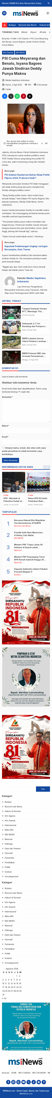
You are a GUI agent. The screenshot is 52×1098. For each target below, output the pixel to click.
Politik (7, 867)
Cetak (8, 89)
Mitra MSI (9, 830)
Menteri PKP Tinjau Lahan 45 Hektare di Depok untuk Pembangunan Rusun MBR (28, 547)
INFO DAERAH (24, 1073)
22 (17, 987)
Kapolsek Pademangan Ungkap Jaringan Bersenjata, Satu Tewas (26, 248)
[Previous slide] (44, 467)
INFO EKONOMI (39, 1073)
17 (3, 987)
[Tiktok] (33, 1082)
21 (14, 987)
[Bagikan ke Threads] (29, 96)
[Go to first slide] (48, 467)
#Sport (33, 32)
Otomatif (9, 853)
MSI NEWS (20, 53)
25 (6, 991)
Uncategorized (11, 876)
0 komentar (42, 84)
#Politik (43, 32)
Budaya (12, 25)
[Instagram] (13, 1082)
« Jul (4, 998)
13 (12, 983)
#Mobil (24, 32)
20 (12, 987)
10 (3, 983)
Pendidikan (10, 862)
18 (6, 987)
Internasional (10, 825)
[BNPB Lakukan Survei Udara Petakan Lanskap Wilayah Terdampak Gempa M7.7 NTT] (11, 342)
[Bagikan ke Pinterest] (23, 96)
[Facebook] (8, 1082)
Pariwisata (9, 858)
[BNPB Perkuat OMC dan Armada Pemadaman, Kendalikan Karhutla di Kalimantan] (11, 357)
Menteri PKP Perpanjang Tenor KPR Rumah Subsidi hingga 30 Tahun (29, 560)
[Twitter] (28, 1082)
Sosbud (8, 872)
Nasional (32, 495)
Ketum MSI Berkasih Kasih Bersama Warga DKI (13, 501)
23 (20, 987)
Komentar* (7, 397)
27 (12, 991)
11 (6, 983)
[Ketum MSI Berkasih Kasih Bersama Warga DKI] (13, 482)
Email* (5, 437)
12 (9, 983)
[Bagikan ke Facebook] (4, 96)
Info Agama (10, 816)
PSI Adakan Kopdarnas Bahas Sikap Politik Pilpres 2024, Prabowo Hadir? (27, 176)
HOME (14, 1073)
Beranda (5, 1073)
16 (20, 983)
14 (14, 983)
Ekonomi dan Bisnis (28, 25)
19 (9, 987)
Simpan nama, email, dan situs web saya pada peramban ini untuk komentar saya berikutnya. (24, 451)
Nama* (5, 425)
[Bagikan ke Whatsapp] (17, 96)
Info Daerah (8, 53)
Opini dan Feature (13, 848)
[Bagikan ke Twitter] (11, 96)
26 (9, 991)
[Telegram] (39, 1082)
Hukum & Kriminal (13, 811)
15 (17, 983)
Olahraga (9, 844)
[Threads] (18, 1082)
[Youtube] (23, 1082)
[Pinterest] (44, 1082)
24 (3, 991)
